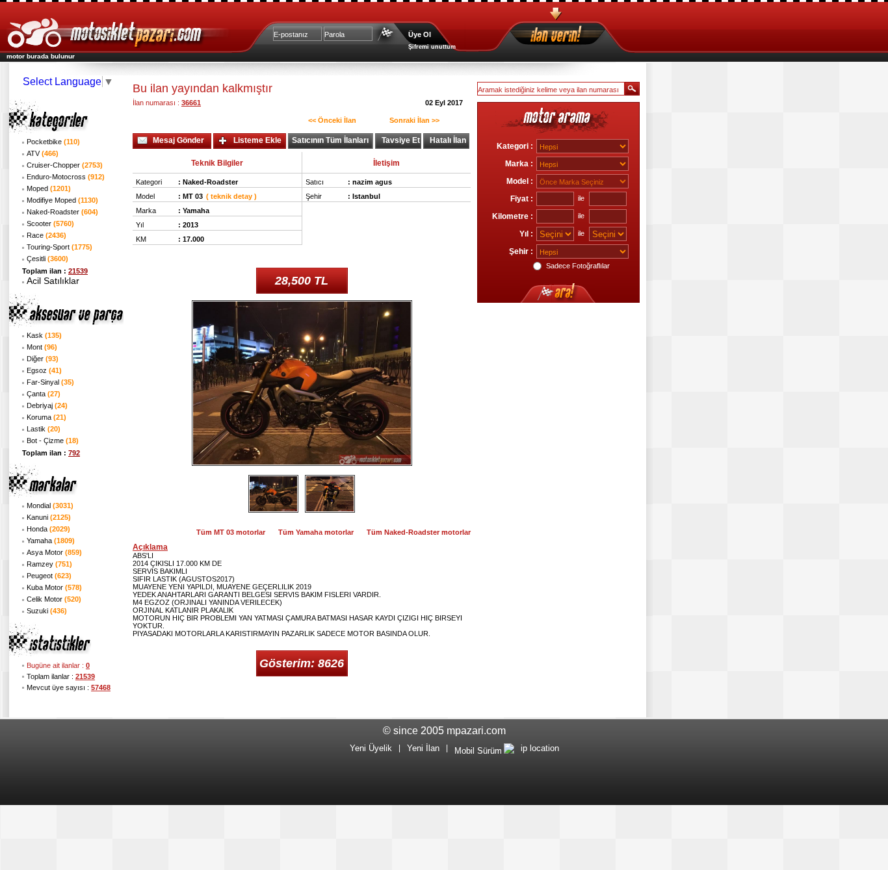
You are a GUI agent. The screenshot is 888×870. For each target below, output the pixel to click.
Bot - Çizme (53, 440)
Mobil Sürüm (478, 751)
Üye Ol (419, 34)
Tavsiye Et (401, 140)
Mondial (50, 505)
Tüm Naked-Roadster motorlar (419, 532)
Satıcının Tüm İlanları (330, 140)
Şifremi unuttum (432, 47)
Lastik (43, 429)
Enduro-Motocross (66, 177)
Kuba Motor (54, 587)
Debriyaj (47, 405)
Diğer (43, 359)
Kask (44, 335)
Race (46, 235)
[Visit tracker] (509, 751)
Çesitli (47, 258)
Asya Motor (54, 552)
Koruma (46, 417)
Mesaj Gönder (178, 140)
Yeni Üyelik (371, 748)
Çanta (43, 394)
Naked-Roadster (62, 212)
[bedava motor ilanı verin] (579, 36)
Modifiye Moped (62, 200)
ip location (540, 748)
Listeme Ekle (257, 140)
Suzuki (47, 611)
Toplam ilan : (55, 271)
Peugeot (49, 576)
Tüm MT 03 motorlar (230, 532)
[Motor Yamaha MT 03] (273, 494)
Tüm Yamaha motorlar (316, 532)
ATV (43, 153)
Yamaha (51, 540)
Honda (48, 529)
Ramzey (49, 564)
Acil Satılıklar (53, 280)
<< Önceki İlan (332, 120)
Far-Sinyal (50, 382)
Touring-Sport (59, 247)
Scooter (50, 223)
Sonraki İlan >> (414, 120)
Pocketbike (53, 142)
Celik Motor (54, 599)
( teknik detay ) (231, 196)
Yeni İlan (423, 748)
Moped (49, 188)
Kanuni (49, 517)
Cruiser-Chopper (65, 165)
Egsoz (44, 370)
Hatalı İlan (448, 140)
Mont (42, 347)
